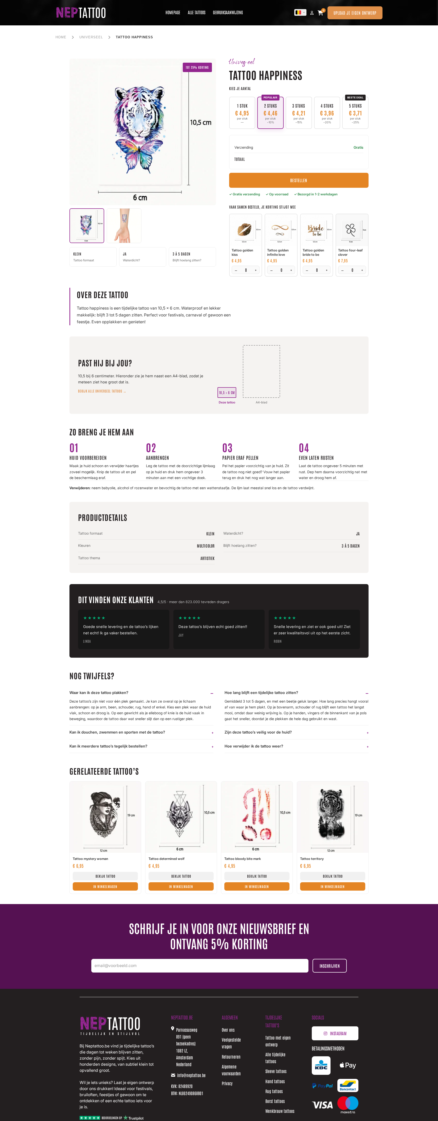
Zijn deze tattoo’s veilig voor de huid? (258, 732)
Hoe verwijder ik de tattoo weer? (254, 746)
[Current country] (300, 12)
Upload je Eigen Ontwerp (355, 12)
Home (61, 37)
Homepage (173, 12)
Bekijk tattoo (105, 876)
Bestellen (298, 180)
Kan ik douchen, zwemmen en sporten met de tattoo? (117, 732)
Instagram (338, 1033)
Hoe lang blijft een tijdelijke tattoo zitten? (261, 692)
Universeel (91, 37)
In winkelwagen (105, 886)
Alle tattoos (196, 12)
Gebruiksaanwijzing (228, 12)
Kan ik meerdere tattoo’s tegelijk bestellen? (108, 746)
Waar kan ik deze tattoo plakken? (98, 692)
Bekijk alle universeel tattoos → (102, 391)
